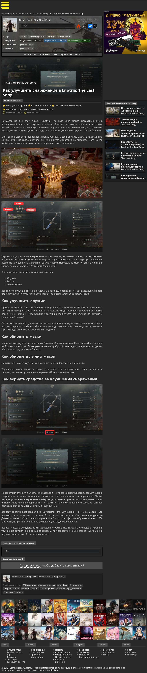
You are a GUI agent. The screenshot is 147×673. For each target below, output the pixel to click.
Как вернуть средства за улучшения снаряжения (30, 109)
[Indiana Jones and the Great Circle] (60, 606)
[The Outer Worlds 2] (60, 633)
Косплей (131, 652)
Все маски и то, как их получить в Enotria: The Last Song (133, 156)
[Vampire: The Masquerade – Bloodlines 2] (21, 620)
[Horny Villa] (47, 633)
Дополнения (109, 652)
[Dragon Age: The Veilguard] (7, 620)
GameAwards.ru (9, 13)
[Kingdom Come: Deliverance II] (34, 606)
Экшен (23, 36)
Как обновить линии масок (68, 105)
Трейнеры (36, 654)
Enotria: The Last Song (37, 13)
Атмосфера (62, 585)
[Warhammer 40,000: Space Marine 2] (73, 620)
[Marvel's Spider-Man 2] (99, 620)
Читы (77, 54)
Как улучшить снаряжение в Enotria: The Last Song (133, 178)
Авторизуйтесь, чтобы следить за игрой (87, 20)
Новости (59, 649)
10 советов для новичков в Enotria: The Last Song (131, 122)
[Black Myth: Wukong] (21, 606)
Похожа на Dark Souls (13, 592)
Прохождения (38, 649)
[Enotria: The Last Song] (34, 633)
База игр (11, 657)
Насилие (34, 588)
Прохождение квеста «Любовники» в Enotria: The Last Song (132, 111)
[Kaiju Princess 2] (112, 633)
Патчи (106, 654)
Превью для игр (63, 657)
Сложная (61, 588)
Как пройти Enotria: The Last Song (66, 13)
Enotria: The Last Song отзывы (52, 576)
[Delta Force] (112, 606)
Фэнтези (25, 588)
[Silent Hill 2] (34, 620)
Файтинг (51, 36)
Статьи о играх (62, 652)
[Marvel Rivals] (73, 633)
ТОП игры (12, 659)
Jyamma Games (26, 44)
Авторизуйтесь (30, 565)
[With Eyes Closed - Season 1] (86, 633)
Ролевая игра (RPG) (37, 36)
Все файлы (108, 649)
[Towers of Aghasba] (125, 633)
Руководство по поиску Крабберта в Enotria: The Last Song (132, 167)
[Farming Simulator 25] (86, 606)
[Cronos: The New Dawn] (21, 633)
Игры (21, 13)
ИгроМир (132, 654)
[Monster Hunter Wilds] (7, 633)
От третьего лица (11, 588)
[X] (95, 26)
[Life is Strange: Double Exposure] (125, 620)
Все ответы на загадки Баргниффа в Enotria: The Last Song (133, 144)
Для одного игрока (46, 585)
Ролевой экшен (64, 36)
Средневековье (74, 588)
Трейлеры (84, 652)
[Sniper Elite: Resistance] (47, 620)
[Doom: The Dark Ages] (112, 620)
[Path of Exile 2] (99, 606)
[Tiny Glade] (99, 633)
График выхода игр (14, 653)
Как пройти (30, 54)
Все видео (84, 649)
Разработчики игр (16, 661)
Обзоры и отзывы (48, 54)
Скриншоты (66, 54)
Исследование (75, 585)
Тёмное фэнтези (48, 588)
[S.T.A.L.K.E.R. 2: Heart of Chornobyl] (7, 606)
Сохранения (37, 657)
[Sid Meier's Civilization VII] (86, 620)
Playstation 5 (50, 40)
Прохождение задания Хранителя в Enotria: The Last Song (133, 133)
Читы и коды (37, 652)
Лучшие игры (14, 649)
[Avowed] (125, 606)
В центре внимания (60, 660)
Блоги (130, 649)
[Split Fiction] (73, 606)
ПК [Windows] (26, 40)
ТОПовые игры (29, 585)
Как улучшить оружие (16, 105)
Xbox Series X (74, 40)
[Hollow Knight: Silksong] (60, 620)
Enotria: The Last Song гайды (24, 576)
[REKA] (139, 620)
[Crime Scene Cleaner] (47, 606)
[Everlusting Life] (139, 633)
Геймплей (84, 654)
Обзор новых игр (63, 654)
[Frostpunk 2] (139, 606)
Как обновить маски (41, 105)
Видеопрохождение (89, 657)
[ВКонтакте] (90, 26)
